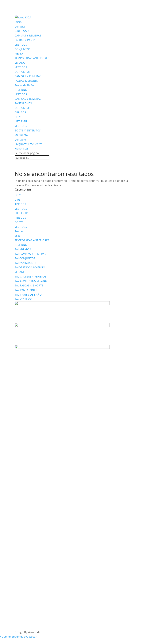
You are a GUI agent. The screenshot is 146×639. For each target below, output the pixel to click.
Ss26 (18, 235)
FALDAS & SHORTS (26, 80)
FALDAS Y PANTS (25, 40)
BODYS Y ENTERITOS (28, 130)
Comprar (20, 26)
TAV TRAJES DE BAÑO (28, 294)
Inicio (18, 22)
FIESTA (19, 53)
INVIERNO (21, 90)
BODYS (19, 222)
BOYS (18, 117)
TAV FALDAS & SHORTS (29, 285)
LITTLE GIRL (22, 121)
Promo (19, 231)
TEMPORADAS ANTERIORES (32, 58)
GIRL (17, 199)
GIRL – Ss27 (22, 31)
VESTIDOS (21, 44)
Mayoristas (22, 148)
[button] (18, 636)
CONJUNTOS (22, 49)
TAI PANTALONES (25, 263)
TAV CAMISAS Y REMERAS (31, 276)
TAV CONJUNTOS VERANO (31, 281)
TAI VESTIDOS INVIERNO (30, 267)
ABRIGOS (20, 112)
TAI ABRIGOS (23, 249)
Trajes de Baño (24, 85)
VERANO (20, 62)
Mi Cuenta (21, 135)
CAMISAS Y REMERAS (28, 35)
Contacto (20, 139)
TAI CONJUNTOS (25, 258)
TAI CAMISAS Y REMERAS (30, 254)
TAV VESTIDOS (23, 299)
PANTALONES (23, 103)
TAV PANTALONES (26, 290)
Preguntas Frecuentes (28, 144)
